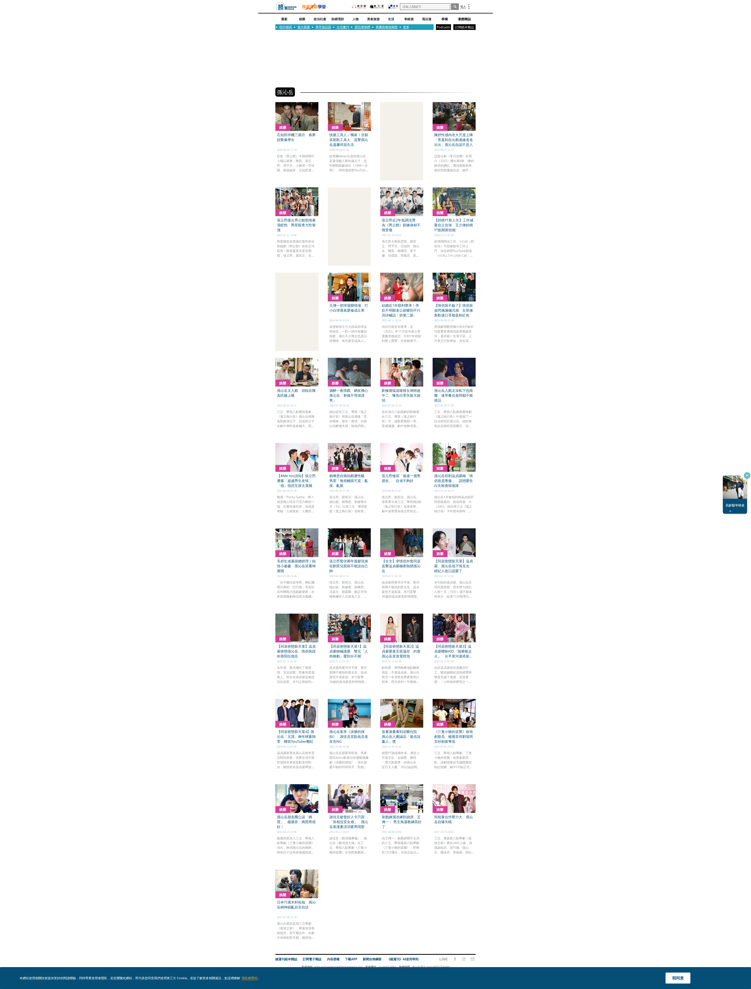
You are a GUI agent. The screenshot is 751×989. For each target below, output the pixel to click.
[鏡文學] (377, 6)
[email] (473, 959)
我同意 (678, 978)
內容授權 (333, 959)
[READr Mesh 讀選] (393, 7)
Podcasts (443, 27)
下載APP (351, 959)
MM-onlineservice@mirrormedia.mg (338, 967)
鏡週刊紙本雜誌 (286, 959)
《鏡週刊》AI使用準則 (403, 959)
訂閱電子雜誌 (312, 959)
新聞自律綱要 (372, 959)
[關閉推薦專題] (747, 475)
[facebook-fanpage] (455, 959)
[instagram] (464, 959)
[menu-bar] (469, 7)
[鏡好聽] (359, 6)
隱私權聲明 (249, 978)
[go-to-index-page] (286, 6)
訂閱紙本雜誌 (464, 27)
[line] (443, 959)
